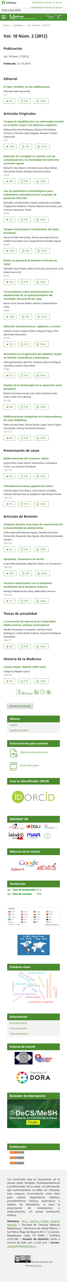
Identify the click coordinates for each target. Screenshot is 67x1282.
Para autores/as (18, 1028)
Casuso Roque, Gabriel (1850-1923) (25, 667)
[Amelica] (51, 829)
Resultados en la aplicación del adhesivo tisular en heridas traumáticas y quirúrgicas (33, 355)
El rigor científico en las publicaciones (27, 86)
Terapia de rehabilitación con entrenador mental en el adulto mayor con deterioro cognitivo (33, 123)
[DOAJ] (34, 829)
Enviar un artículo (20, 705)
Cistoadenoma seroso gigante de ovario (28, 486)
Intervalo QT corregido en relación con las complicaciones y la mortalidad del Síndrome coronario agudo (31, 159)
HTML (42, 101)
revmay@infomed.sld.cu (21, 1246)
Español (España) (19, 730)
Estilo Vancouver (29, 765)
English (14, 725)
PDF (25, 101)
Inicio (6, 25)
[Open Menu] (3, 17)
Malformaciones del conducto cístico (26, 458)
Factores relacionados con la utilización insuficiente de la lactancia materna (28, 584)
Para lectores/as (18, 1023)
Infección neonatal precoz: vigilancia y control (32, 326)
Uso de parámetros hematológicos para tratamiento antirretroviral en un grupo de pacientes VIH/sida (30, 194)
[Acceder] (34, 871)
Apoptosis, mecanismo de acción (24, 559)
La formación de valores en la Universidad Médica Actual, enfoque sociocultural (29, 623)
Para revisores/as (19, 1033)
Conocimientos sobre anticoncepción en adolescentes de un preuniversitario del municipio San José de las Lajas (28, 295)
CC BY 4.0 (37, 1265)
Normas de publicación (34, 752)
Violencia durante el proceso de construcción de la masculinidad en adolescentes (33, 526)
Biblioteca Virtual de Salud (47, 2)
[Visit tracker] (34, 954)
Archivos (18, 25)
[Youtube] (48, 693)
